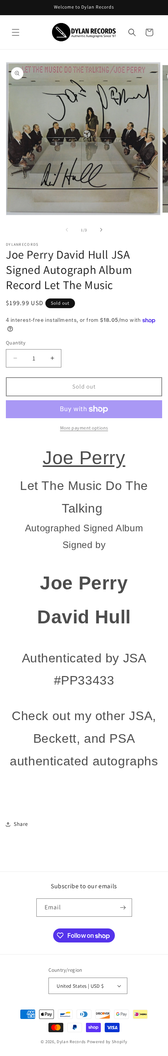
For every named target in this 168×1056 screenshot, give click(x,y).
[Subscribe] (123, 907)
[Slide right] (101, 229)
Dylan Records (71, 1041)
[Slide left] (66, 229)
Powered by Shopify (107, 1041)
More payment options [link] (84, 428)
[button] (15, 32)
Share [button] (21, 823)
